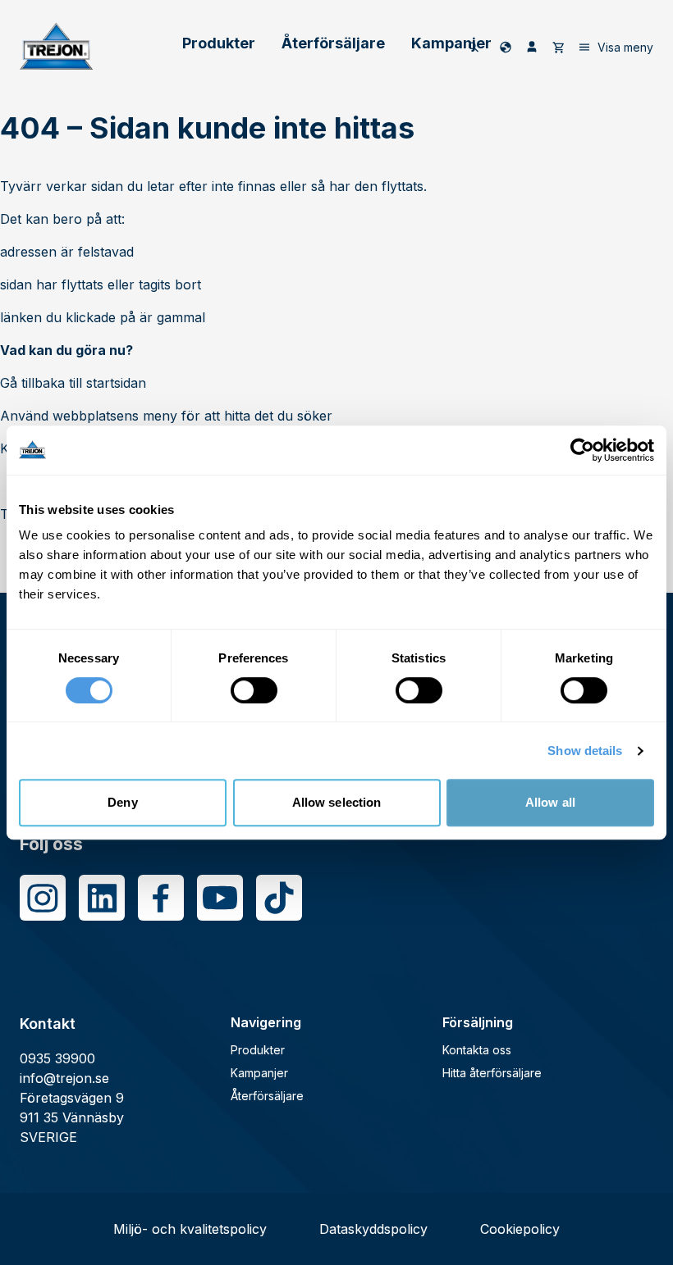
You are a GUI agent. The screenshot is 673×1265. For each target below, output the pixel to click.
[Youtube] (220, 898)
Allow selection (337, 802)
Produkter (218, 43)
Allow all (550, 802)
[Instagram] (43, 898)
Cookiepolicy (520, 1229)
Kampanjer (451, 43)
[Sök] (473, 46)
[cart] (558, 46)
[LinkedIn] (102, 898)
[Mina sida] (531, 46)
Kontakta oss (476, 1050)
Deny (122, 802)
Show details (584, 751)
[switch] (254, 690)
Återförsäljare (333, 43)
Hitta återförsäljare (492, 1073)
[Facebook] (161, 898)
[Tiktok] (279, 898)
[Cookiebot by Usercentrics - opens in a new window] (582, 450)
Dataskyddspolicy (373, 1229)
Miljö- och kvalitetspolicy (190, 1229)
